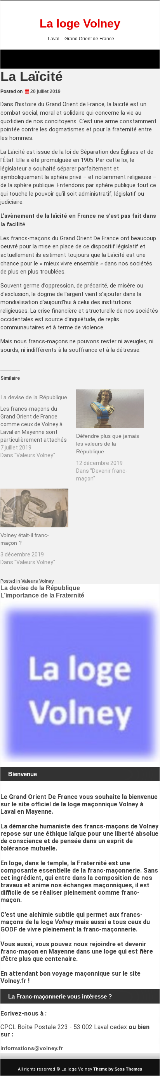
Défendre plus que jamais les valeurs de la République (107, 444)
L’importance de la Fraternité (42, 595)
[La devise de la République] (38, 424)
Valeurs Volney (37, 581)
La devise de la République (40, 588)
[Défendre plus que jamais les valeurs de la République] (110, 408)
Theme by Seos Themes (117, 1069)
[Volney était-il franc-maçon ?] (34, 508)
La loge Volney (80, 23)
